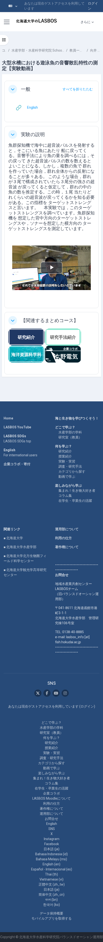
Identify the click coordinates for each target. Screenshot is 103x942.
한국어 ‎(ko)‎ (51, 905)
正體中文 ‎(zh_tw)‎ (52, 884)
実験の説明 (33, 134)
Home (8, 418)
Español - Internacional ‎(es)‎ (51, 869)
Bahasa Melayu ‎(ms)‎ (51, 859)
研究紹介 (65, 451)
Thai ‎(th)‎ (51, 874)
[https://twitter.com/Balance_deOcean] (37, 693)
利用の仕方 (63, 538)
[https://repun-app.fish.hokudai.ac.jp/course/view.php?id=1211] (63, 354)
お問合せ (51, 819)
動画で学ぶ (66, 476)
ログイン (93, 5)
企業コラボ (51, 793)
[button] (13, 6)
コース (4, 50)
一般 (25, 89)
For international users (20, 455)
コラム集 (65, 496)
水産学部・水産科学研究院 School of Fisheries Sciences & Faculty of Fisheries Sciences (37, 50)
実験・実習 (66, 461)
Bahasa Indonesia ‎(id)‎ (51, 854)
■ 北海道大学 (13, 538)
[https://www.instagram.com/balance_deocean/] (65, 693)
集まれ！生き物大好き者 (76, 490)
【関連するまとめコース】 (49, 320)
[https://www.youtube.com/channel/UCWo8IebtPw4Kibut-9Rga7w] (56, 693)
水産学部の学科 (70, 432)
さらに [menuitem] (85, 22)
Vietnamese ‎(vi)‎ (51, 879)
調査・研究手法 (70, 466)
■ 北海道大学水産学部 (20, 547)
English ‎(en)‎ (51, 864)
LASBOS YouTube (17, 427)
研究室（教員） (70, 437)
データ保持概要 (51, 913)
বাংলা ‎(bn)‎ (51, 900)
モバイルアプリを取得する (51, 918)
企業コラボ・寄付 (17, 464)
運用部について (67, 529)
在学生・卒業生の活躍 (75, 501)
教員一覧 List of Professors (77, 50)
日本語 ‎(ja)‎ (51, 849)
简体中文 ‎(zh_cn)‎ (51, 894)
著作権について (67, 547)
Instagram (51, 839)
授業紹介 (65, 456)
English (51, 824)
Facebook (51, 844)
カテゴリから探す (71, 471)
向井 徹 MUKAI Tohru (95, 50)
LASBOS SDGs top (17, 441)
